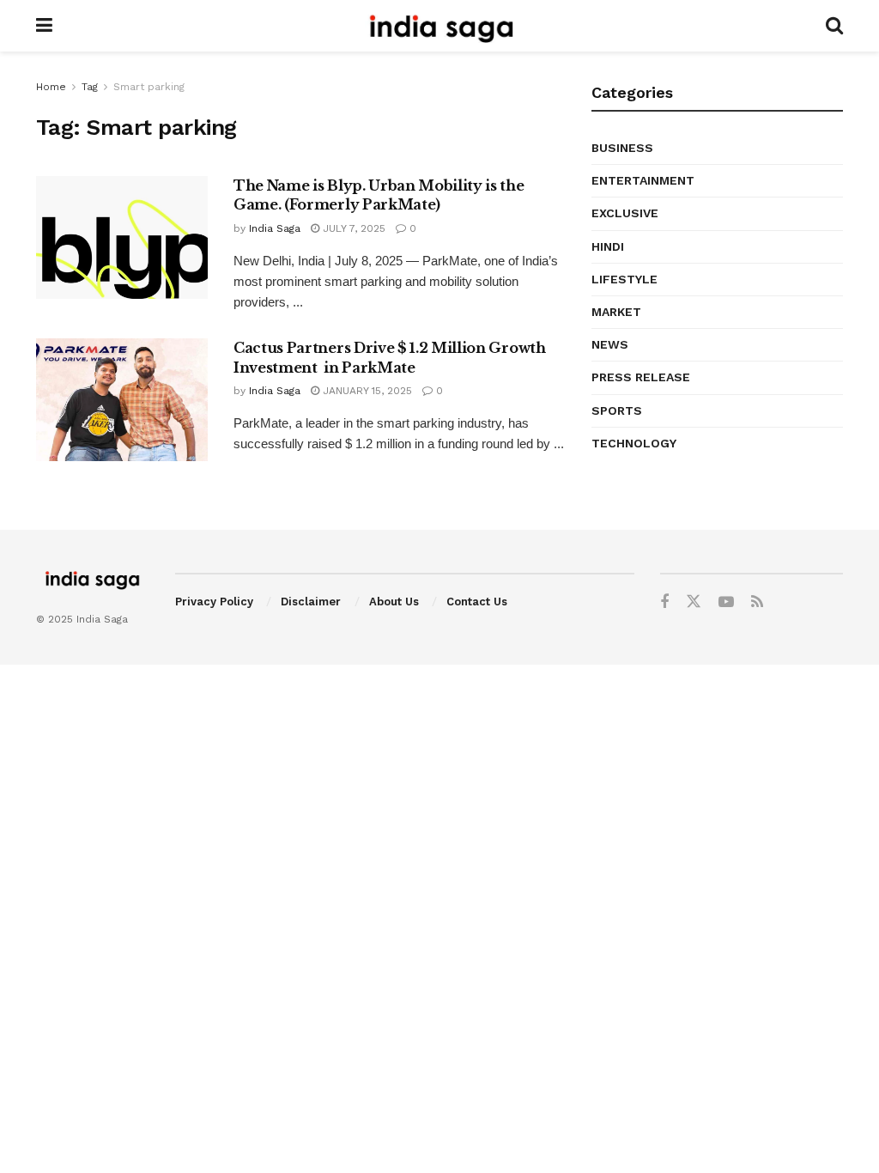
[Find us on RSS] (757, 602)
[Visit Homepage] (438, 26)
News (609, 344)
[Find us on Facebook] (664, 602)
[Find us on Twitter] (693, 602)
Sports (616, 410)
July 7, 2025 (352, 228)
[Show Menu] (44, 26)
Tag (90, 87)
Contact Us (476, 601)
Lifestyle (624, 279)
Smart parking (149, 87)
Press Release (640, 377)
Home (51, 87)
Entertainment (642, 180)
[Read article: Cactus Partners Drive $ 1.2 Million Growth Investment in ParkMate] (122, 399)
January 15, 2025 (365, 391)
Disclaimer (311, 601)
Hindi (607, 246)
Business (622, 148)
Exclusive (624, 213)
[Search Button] (834, 26)
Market (616, 312)
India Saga (274, 228)
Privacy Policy (214, 601)
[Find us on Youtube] (726, 602)
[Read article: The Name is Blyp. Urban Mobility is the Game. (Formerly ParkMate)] (122, 237)
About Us (394, 601)
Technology (633, 443)
